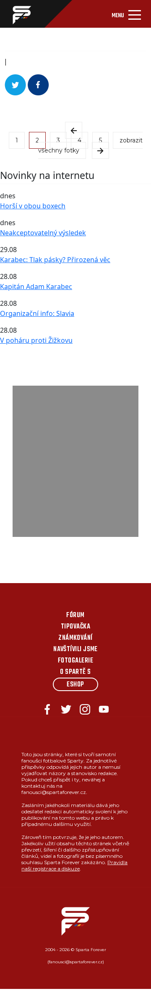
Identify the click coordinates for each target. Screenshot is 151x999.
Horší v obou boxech (32, 205)
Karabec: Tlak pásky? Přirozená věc (55, 259)
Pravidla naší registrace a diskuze (74, 865)
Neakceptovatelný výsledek (43, 232)
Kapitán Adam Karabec (36, 286)
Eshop (75, 684)
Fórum (75, 615)
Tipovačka (75, 626)
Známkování (75, 638)
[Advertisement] (75, 461)
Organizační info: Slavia (37, 313)
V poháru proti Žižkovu (36, 340)
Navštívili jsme (75, 649)
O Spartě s (75, 672)
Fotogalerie (75, 660)
